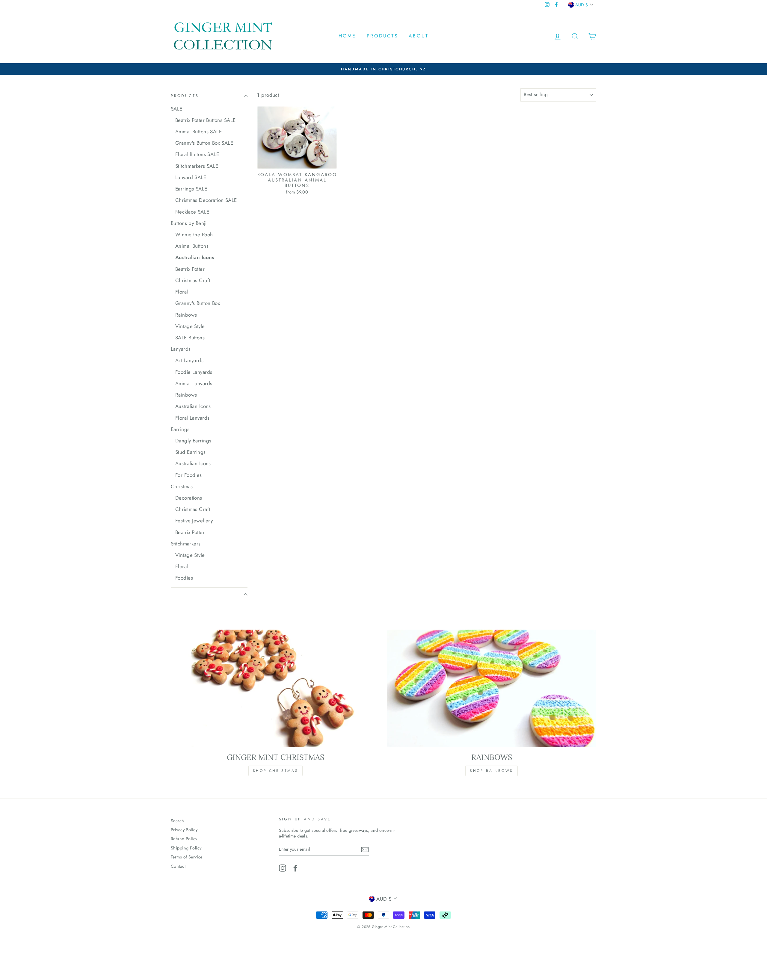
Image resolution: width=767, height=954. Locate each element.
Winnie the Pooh (194, 234)
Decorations (188, 497)
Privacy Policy (184, 830)
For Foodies (188, 475)
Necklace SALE (192, 211)
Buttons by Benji (189, 223)
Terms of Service (187, 857)
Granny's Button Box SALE (204, 142)
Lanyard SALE (190, 177)
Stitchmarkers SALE (196, 166)
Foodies (184, 577)
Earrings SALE (191, 188)
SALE (176, 108)
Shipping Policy (186, 848)
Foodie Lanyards (193, 372)
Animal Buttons (192, 246)
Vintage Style (190, 326)
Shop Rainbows (491, 770)
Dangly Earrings (193, 440)
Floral (181, 291)
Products (382, 35)
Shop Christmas (275, 770)
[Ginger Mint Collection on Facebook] (295, 868)
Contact (178, 866)
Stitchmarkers (186, 543)
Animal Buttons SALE (198, 131)
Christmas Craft (192, 280)
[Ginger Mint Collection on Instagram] (282, 868)
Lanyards (181, 349)
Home (347, 35)
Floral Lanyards (192, 417)
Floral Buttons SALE (197, 154)
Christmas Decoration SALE (206, 200)
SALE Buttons (190, 337)
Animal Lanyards (193, 383)
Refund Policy (184, 839)
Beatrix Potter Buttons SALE (205, 120)
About (418, 35)
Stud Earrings (190, 452)
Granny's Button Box (197, 303)
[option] (383, 69)
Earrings (180, 429)
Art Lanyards (189, 360)
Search (177, 821)
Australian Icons (194, 257)
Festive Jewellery (194, 520)
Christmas (182, 486)
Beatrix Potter (190, 269)
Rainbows (186, 314)
